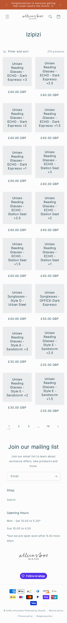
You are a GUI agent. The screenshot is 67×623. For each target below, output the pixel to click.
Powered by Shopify (35, 610)
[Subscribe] (56, 476)
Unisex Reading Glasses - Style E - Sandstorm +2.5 (49, 343)
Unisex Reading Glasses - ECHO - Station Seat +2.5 (17, 208)
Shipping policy (44, 616)
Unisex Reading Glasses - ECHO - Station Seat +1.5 (17, 254)
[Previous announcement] (6, 4)
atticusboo (18, 610)
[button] (7, 17)
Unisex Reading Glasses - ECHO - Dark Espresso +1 (17, 160)
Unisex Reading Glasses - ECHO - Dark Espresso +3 (17, 72)
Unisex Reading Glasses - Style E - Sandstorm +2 (17, 387)
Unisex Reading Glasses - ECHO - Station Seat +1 (50, 254)
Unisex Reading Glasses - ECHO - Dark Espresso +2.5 (50, 73)
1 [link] (9, 426)
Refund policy (56, 610)
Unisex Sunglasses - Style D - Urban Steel (17, 298)
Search (11, 499)
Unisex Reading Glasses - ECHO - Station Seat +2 (50, 208)
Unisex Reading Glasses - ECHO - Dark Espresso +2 (17, 117)
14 (48, 426)
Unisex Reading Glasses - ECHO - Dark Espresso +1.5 (49, 117)
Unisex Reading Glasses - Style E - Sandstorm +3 (17, 341)
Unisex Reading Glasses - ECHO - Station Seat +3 (50, 162)
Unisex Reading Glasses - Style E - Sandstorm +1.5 (49, 389)
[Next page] (58, 426)
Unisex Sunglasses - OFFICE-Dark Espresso (50, 298)
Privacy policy (25, 616)
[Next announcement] (60, 4)
